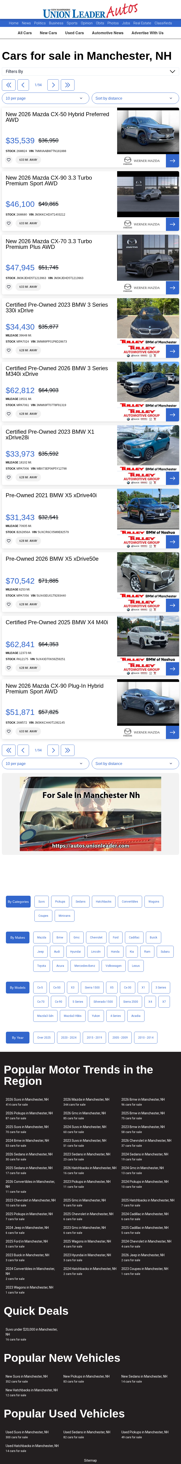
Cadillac (134, 937)
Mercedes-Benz (84, 966)
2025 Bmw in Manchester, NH (143, 1115)
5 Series (78, 1001)
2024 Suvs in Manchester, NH (84, 1129)
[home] (90, 9)
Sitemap (90, 1460)
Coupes (43, 915)
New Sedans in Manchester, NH (144, 1379)
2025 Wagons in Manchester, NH (87, 1243)
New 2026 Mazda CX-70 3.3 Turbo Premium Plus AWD (49, 244)
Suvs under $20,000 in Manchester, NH (32, 1334)
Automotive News (107, 32)
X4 (150, 1001)
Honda (115, 951)
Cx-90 (58, 1001)
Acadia (135, 1016)
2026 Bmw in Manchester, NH (143, 1102)
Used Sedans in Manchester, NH (86, 1434)
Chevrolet (96, 937)
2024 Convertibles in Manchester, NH (30, 1274)
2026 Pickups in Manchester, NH (29, 1115)
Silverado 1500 (103, 1001)
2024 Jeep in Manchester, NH (27, 1230)
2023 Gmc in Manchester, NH (84, 1230)
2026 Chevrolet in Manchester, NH (146, 1143)
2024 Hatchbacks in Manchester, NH (89, 1271)
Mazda (41, 937)
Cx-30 (127, 987)
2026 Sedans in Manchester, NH (29, 1156)
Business (56, 23)
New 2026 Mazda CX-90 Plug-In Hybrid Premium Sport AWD (54, 688)
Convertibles (130, 901)
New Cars (48, 32)
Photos (113, 23)
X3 (72, 987)
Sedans (81, 901)
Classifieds (163, 23)
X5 (112, 987)
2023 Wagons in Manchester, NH (29, 1290)
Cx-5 (40, 987)
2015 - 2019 (94, 1037)
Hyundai (75, 951)
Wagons (153, 901)
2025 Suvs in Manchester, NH (27, 1129)
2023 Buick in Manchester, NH (27, 1257)
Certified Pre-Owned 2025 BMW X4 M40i (57, 622)
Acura (60, 966)
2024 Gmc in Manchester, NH (142, 1170)
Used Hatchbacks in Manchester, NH (32, 1448)
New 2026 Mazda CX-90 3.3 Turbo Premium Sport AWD (49, 180)
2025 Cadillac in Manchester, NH (145, 1230)
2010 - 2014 (145, 1037)
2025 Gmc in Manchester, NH (84, 1202)
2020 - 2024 (68, 1037)
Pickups (60, 901)
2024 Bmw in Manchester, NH (27, 1143)
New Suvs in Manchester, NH (27, 1379)
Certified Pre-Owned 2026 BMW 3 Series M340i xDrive (57, 371)
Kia (132, 951)
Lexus (136, 966)
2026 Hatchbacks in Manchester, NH (89, 1170)
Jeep (40, 951)
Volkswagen (114, 966)
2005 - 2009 (120, 1037)
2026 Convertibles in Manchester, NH (30, 1186)
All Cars (25, 32)
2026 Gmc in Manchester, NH (84, 1115)
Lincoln (96, 951)
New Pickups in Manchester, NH (86, 1379)
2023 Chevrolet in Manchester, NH (31, 1202)
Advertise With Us (148, 32)
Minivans (64, 915)
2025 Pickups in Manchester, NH (29, 1216)
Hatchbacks (103, 901)
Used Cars (74, 32)
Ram (147, 951)
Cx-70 (41, 1001)
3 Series (161, 987)
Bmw (60, 937)
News (26, 23)
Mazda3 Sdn (45, 1016)
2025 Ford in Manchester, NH (27, 1243)
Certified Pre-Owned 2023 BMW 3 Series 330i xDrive (57, 307)
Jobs (126, 23)
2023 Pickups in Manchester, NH (87, 1184)
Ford (116, 937)
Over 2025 (44, 1037)
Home (14, 23)
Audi (57, 951)
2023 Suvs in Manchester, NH (84, 1143)
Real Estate (142, 23)
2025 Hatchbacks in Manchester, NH (147, 1202)
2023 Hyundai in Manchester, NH (87, 1257)
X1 (143, 987)
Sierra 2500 (130, 1001)
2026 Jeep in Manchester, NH (143, 1257)
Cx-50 (57, 987)
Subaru (165, 951)
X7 (164, 1001)
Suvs (41, 901)
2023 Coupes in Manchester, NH (144, 1271)
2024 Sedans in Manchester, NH (144, 1156)
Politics (40, 23)
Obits (100, 23)
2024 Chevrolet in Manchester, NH (146, 1243)
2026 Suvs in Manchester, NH (27, 1102)
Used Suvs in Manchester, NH (27, 1434)
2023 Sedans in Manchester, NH (86, 1156)
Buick (153, 937)
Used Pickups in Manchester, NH (145, 1434)
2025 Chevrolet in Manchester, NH (88, 1216)
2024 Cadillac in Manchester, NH (145, 1216)
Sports (72, 23)
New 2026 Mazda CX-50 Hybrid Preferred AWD (57, 117)
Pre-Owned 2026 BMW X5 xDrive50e (52, 559)
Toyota (41, 966)
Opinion (87, 23)
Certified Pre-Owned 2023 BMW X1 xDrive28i (50, 434)
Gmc (77, 937)
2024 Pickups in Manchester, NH (145, 1184)
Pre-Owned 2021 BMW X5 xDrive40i (51, 495)
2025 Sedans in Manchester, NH (29, 1170)
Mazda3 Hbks (73, 1016)
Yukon (96, 1016)
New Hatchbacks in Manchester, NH (32, 1392)
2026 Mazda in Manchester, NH (86, 1102)
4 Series (115, 1016)
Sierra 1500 (92, 987)
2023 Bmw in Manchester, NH (143, 1129)
